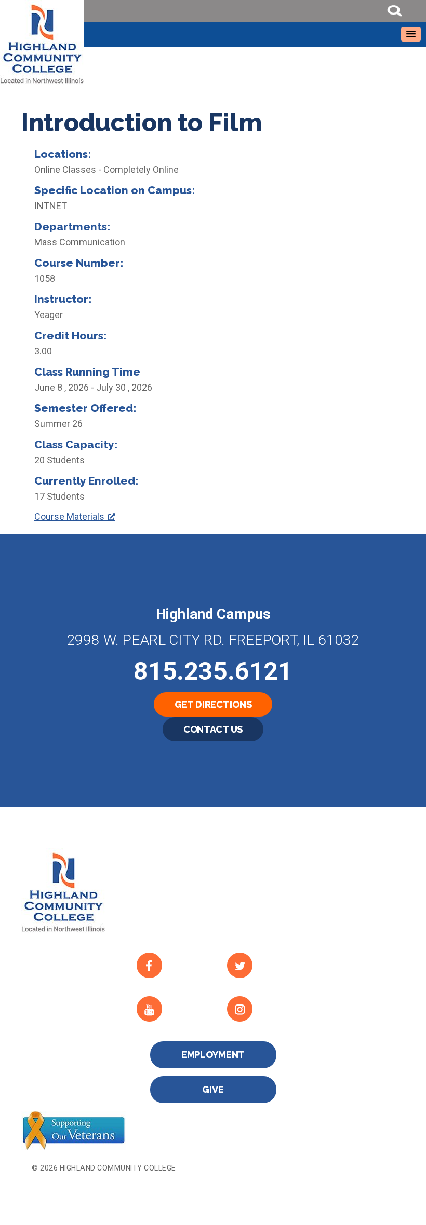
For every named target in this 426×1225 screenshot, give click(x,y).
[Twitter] (263, 965)
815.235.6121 (213, 671)
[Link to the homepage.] (213, 42)
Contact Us (213, 729)
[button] (411, 34)
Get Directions (213, 704)
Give (212, 1089)
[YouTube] (173, 1009)
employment (213, 1054)
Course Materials (69, 516)
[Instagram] (263, 1009)
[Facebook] (173, 965)
